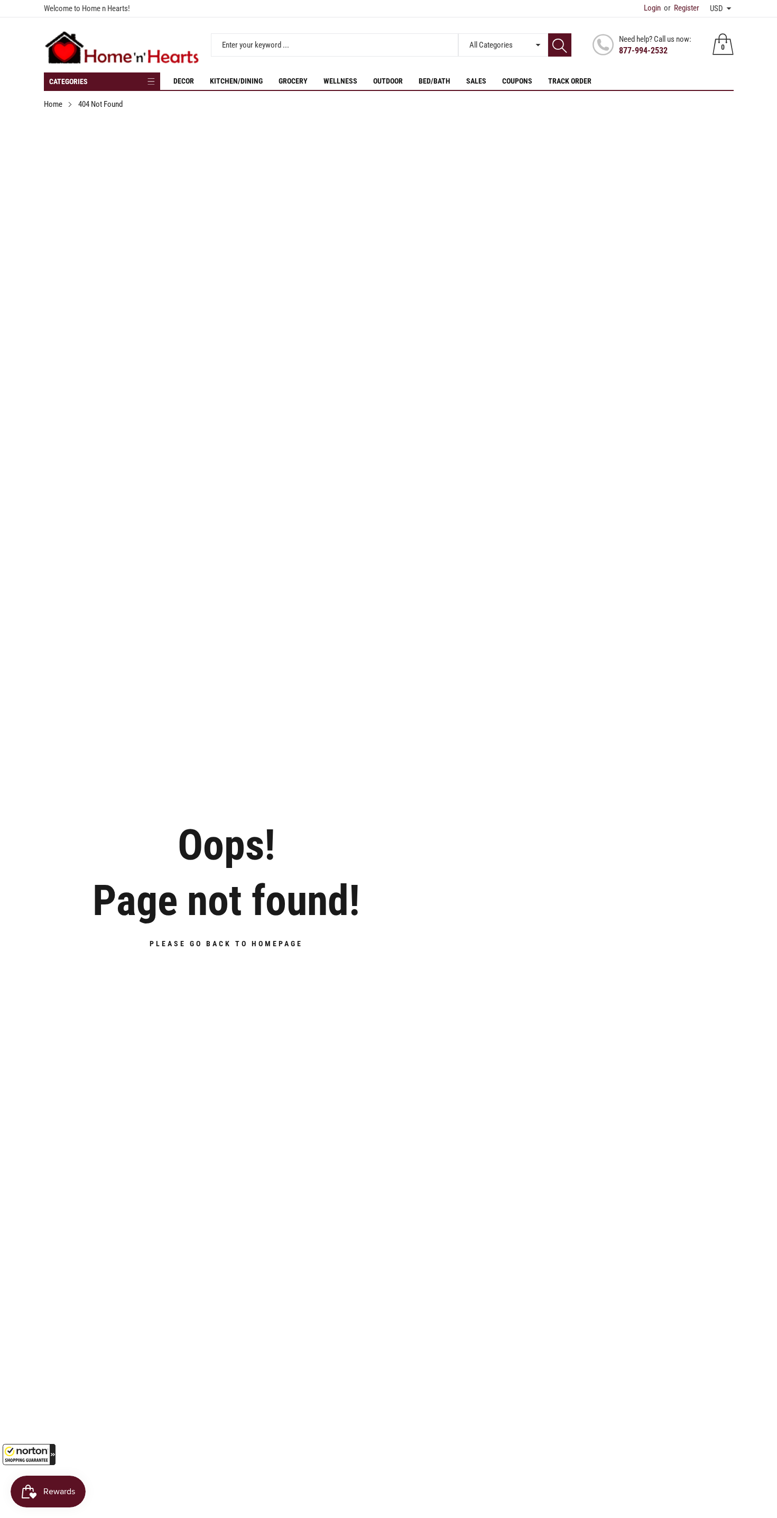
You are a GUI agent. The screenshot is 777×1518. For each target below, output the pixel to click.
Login (652, 8)
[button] (29, 1454)
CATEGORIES (68, 81)
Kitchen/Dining (236, 81)
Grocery (293, 81)
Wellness (340, 81)
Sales (476, 81)
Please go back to (226, 943)
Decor (183, 81)
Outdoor (388, 81)
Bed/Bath (434, 81)
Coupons (517, 81)
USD (716, 8)
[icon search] (559, 45)
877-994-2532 (643, 50)
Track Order (569, 81)
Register (681, 8)
